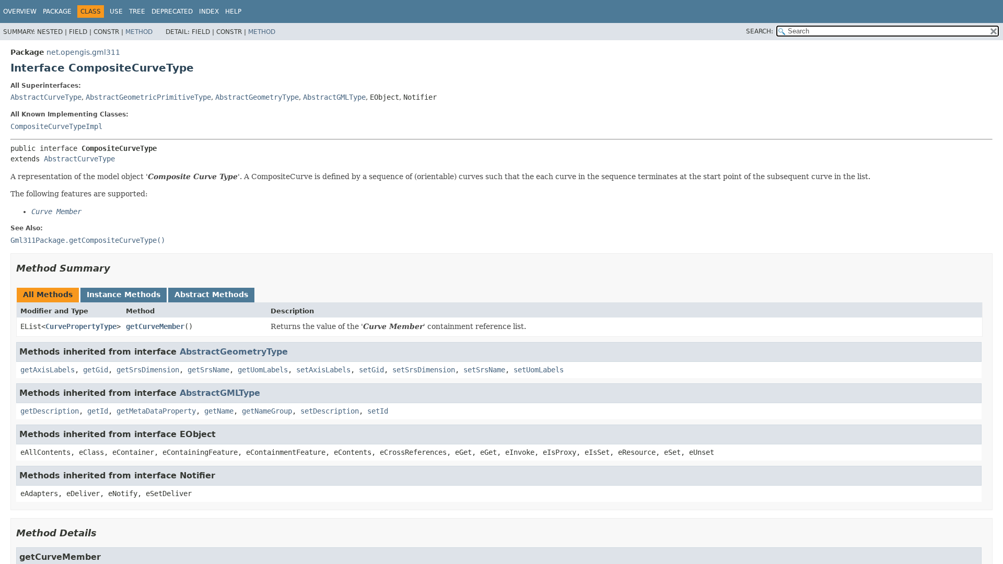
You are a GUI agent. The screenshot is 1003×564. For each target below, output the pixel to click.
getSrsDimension (147, 370)
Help (233, 11)
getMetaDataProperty (156, 411)
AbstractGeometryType (257, 97)
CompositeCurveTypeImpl (56, 126)
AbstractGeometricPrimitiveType (148, 97)
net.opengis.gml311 (83, 52)
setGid (371, 370)
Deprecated (172, 11)
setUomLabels (539, 370)
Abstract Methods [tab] (211, 294)
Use (116, 11)
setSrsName (484, 370)
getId (97, 411)
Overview (20, 11)
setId (377, 411)
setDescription (329, 411)
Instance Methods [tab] (123, 294)
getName (219, 411)
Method (139, 32)
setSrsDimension (423, 370)
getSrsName (208, 370)
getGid (95, 370)
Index (209, 11)
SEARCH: (759, 31)
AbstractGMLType (334, 97)
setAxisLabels (323, 370)
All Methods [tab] (48, 294)
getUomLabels (263, 370)
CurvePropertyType (80, 326)
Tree (137, 11)
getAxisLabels (47, 370)
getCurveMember (155, 326)
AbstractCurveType (45, 97)
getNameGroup (267, 411)
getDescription (49, 411)
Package (57, 11)
